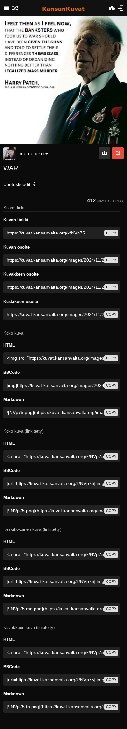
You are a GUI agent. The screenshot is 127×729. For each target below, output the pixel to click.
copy (111, 233)
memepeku (32, 153)
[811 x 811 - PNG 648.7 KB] (104, 153)
